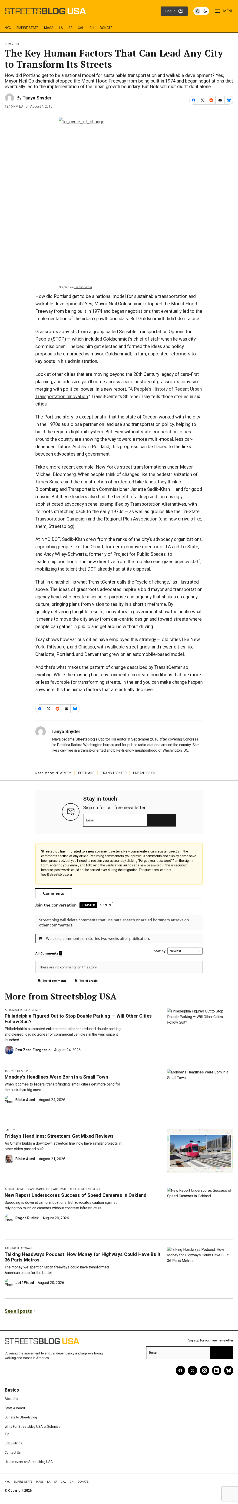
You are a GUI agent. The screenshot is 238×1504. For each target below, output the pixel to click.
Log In (170, 11)
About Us (11, 1399)
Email (90, 820)
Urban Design (144, 773)
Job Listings (13, 1443)
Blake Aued (25, 1100)
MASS (48, 28)
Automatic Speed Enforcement (76, 1189)
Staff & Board (15, 1408)
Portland (86, 773)
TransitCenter (83, 287)
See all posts (18, 1311)
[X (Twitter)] (192, 1370)
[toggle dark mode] (201, 11)
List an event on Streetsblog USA (29, 1462)
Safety (10, 1130)
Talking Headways (18, 1248)
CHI (91, 28)
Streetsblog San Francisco (29, 1189)
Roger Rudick (27, 1218)
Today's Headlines (18, 1071)
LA (61, 28)
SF (70, 28)
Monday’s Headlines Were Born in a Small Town (56, 1077)
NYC (8, 28)
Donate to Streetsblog (21, 1417)
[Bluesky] (228, 1370)
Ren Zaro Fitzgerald (32, 1050)
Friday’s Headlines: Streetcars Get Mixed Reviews (59, 1136)
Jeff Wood (24, 1282)
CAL (81, 28)
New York (12, 44)
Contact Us (13, 1452)
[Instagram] (204, 1370)
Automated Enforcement (24, 1010)
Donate (106, 28)
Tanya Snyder (37, 98)
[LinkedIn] (216, 1370)
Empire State (28, 28)
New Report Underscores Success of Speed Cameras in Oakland (76, 1195)
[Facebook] (180, 1370)
